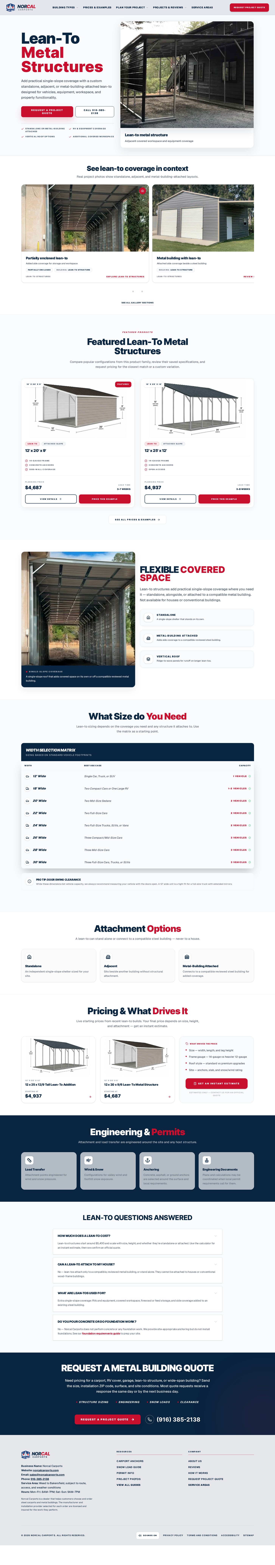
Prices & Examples (97, 7)
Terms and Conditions (202, 1535)
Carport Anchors (130, 1461)
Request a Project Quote (47, 112)
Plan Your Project (130, 7)
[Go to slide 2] (142, 291)
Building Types (64, 7)
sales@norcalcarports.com (47, 1474)
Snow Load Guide (129, 1467)
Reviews (194, 1467)
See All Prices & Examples (135, 519)
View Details (48, 499)
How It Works (198, 1473)
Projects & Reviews (168, 7)
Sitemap (248, 1535)
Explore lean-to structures (125, 276)
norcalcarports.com (46, 1470)
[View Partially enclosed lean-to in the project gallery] (85, 218)
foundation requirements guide (101, 1333)
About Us (195, 1461)
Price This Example (105, 499)
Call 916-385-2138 (95, 112)
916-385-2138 (40, 1479)
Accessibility (230, 1535)
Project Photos (129, 1479)
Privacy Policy (173, 1535)
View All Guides (129, 1485)
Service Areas (202, 7)
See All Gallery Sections (138, 302)
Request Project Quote (249, 7)
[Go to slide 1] (133, 291)
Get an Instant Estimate (219, 1083)
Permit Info (125, 1473)
